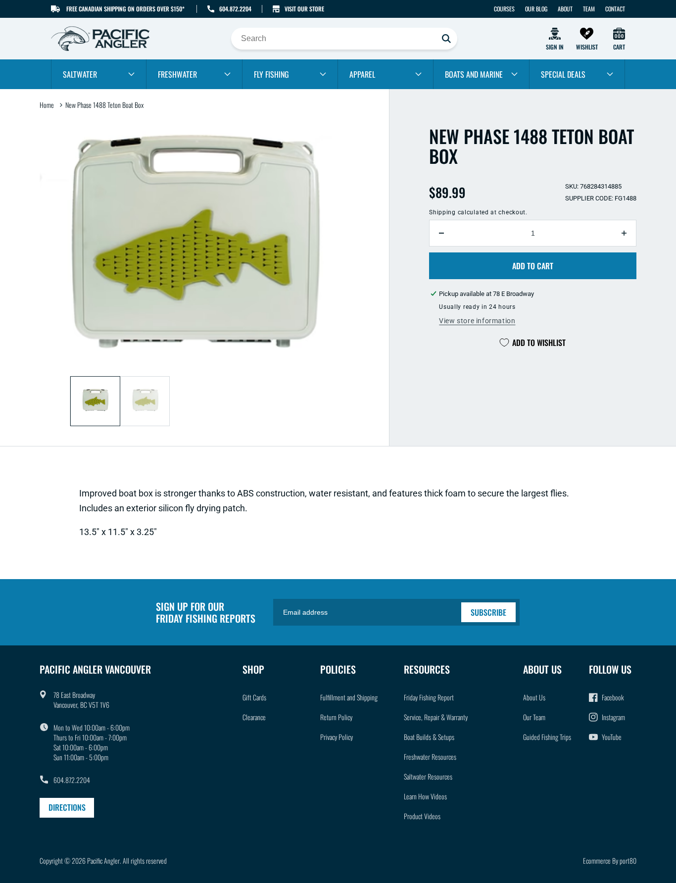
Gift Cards (254, 697)
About (565, 8)
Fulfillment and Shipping (349, 697)
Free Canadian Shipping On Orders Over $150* (125, 8)
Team (589, 8)
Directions (67, 807)
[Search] (446, 38)
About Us (534, 697)
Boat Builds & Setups (429, 737)
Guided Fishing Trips (547, 737)
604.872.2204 (235, 8)
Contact (615, 8)
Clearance (254, 717)
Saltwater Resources (428, 776)
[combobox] (344, 38)
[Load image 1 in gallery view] (95, 401)
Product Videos (422, 816)
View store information (477, 321)
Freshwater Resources (430, 756)
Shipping (442, 212)
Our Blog (536, 8)
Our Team (534, 717)
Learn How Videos (425, 796)
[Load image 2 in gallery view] (145, 401)
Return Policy (336, 717)
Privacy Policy (336, 737)
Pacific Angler (103, 860)
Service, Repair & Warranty (436, 717)
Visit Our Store (304, 8)
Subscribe (488, 612)
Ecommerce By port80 (609, 860)
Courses (504, 8)
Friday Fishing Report (429, 697)
